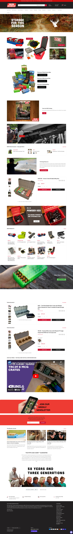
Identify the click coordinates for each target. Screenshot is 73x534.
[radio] (34, 153)
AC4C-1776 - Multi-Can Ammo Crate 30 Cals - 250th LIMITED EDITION (11, 243)
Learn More (64, 146)
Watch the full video (43, 489)
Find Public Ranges (44, 170)
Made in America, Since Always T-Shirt (18, 151)
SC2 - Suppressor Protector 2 (31, 242)
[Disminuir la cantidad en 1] (42, 186)
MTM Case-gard (40, 180)
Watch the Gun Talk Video (37, 128)
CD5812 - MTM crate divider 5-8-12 (22, 258)
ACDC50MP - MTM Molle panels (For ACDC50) (41, 258)
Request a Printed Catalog (60, 506)
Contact (8, 12)
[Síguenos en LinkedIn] (37, 529)
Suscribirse (43, 422)
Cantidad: (39, 186)
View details (64, 302)
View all (65, 228)
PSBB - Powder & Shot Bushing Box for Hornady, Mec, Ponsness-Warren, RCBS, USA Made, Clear (11, 259)
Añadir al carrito (44, 189)
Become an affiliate (59, 517)
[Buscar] (46, 5)
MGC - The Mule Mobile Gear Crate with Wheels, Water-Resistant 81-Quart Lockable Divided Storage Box (51, 307)
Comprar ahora (58, 189)
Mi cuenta (56, 5)
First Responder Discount (60, 513)
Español (8, 527)
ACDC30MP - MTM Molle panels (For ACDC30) (31, 258)
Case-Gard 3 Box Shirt (36, 151)
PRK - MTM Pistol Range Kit (51, 257)
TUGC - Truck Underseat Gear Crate (60, 242)
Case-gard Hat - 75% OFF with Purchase (58, 151)
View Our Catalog (59, 505)
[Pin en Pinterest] (61, 180)
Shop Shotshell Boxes (42, 87)
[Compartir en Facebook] (59, 180)
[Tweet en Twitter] (62, 180)
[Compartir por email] (64, 180)
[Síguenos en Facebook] (31, 529)
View (44, 113)
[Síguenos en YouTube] (36, 529)
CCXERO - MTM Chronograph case (49, 242)
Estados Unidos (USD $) (15, 527)
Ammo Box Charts (59, 510)
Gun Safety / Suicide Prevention (59, 523)
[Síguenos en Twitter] (33, 529)
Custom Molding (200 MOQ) (60, 520)
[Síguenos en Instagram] (34, 529)
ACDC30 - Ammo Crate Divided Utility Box (48, 178)
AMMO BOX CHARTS (61, 279)
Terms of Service (59, 514)
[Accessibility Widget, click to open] (71, 532)
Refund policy (58, 516)
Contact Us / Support (59, 509)
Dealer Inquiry (58, 521)
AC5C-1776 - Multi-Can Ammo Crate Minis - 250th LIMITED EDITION (41, 243)
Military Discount (59, 512)
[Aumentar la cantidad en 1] (47, 186)
